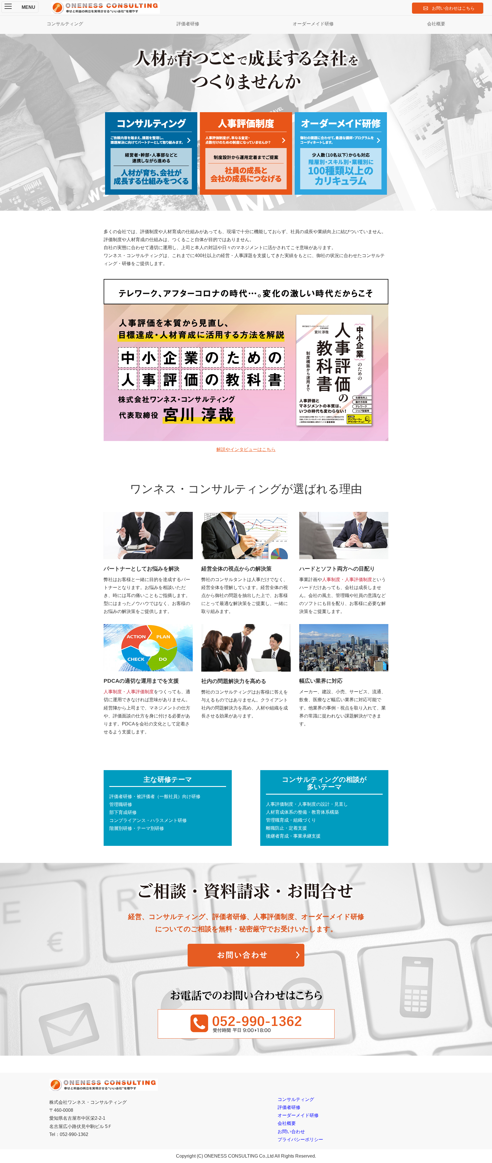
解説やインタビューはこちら (246, 449)
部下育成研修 (123, 812)
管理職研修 (120, 804)
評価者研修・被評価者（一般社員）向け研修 (154, 796)
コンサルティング (65, 23)
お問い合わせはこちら (453, 8)
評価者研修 (188, 23)
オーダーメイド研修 (313, 23)
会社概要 (436, 23)
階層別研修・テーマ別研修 (136, 828)
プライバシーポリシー (300, 1139)
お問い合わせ (291, 1131)
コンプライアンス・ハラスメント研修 (148, 820)
